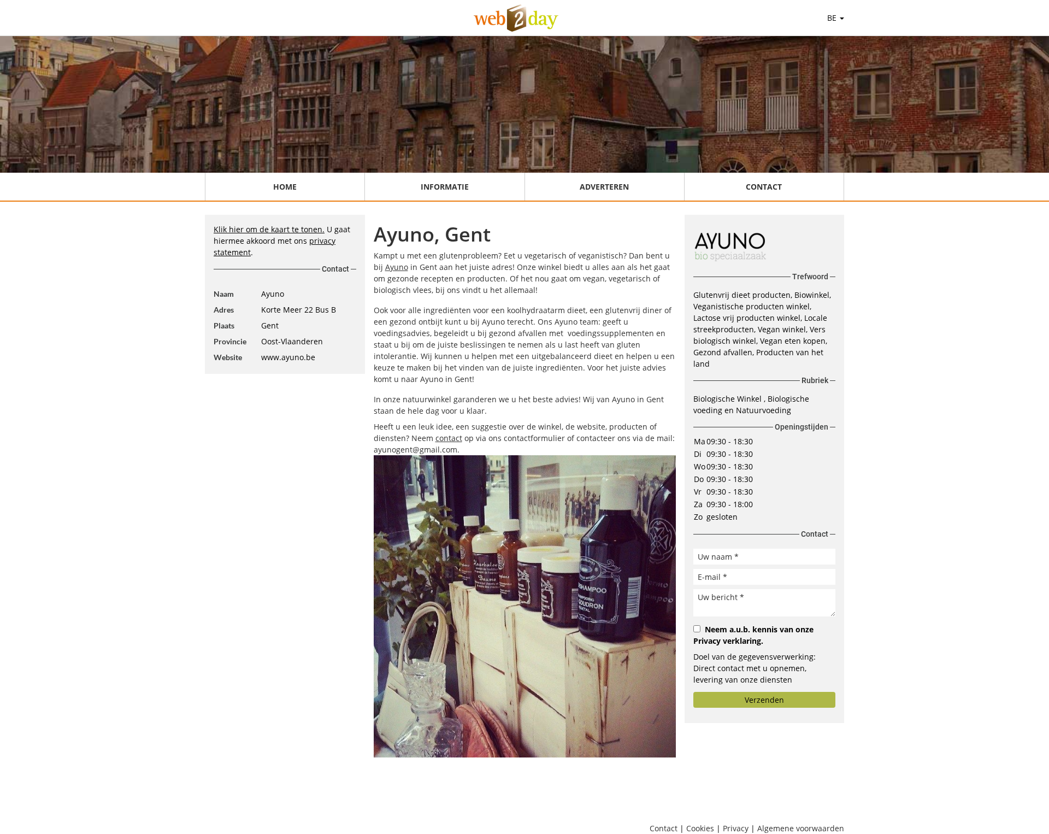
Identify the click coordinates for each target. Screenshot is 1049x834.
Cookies (700, 828)
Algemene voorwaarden (800, 828)
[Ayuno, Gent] (525, 606)
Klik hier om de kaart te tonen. (269, 229)
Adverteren (604, 186)
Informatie (445, 186)
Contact (764, 186)
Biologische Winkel (728, 398)
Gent (270, 325)
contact (448, 438)
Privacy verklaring (727, 641)
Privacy (736, 828)
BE (833, 18)
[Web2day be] (516, 18)
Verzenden (764, 700)
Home (285, 186)
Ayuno (396, 267)
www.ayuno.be (288, 357)
